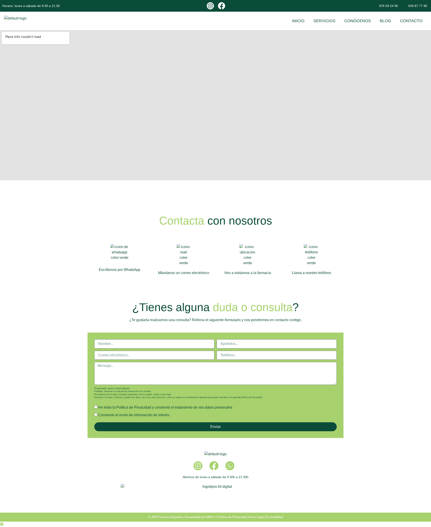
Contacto (411, 21)
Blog (385, 21)
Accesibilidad (274, 517)
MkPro (211, 517)
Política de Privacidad (252, 397)
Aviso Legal (256, 517)
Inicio (298, 21)
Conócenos (357, 21)
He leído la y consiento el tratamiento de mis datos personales (165, 407)
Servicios (324, 21)
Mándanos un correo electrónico (183, 273)
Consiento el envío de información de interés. (134, 415)
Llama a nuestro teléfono (311, 273)
